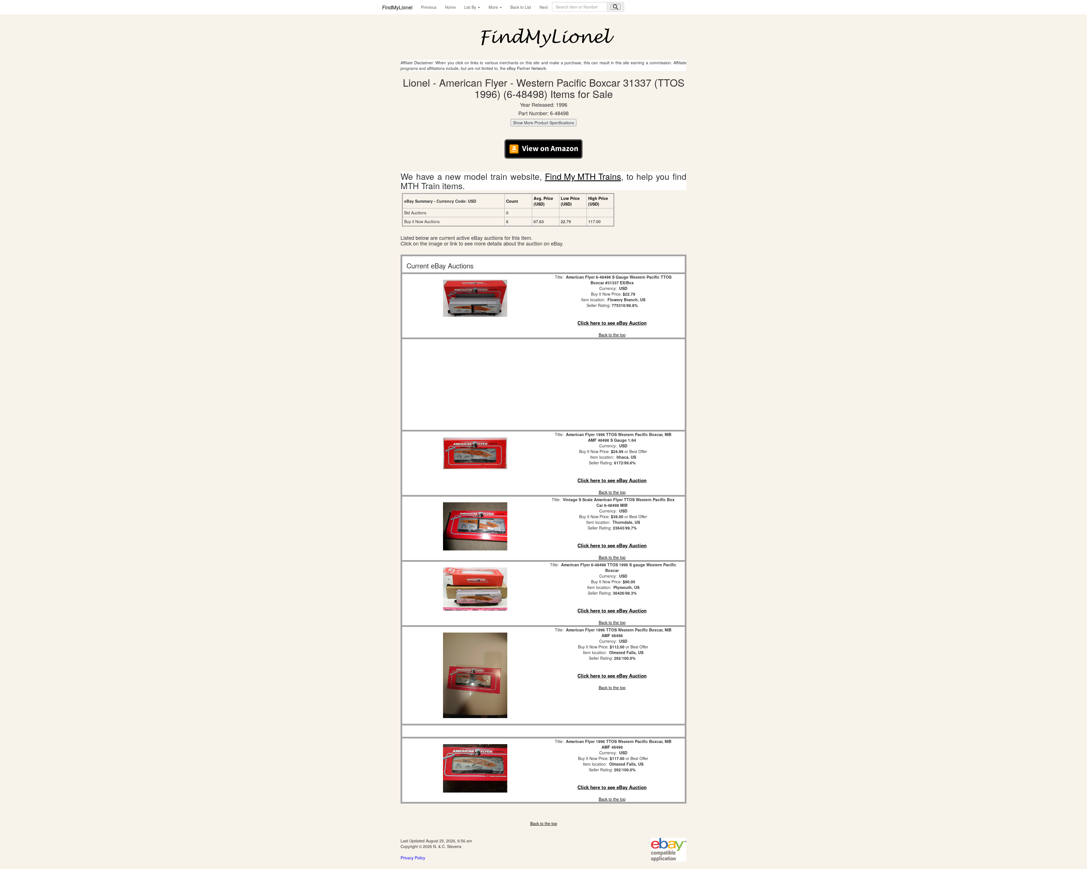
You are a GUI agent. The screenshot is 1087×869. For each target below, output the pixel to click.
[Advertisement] (475, 384)
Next (544, 7)
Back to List (520, 7)
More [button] (494, 7)
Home (450, 7)
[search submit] (615, 7)
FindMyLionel (397, 7)
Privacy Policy (413, 858)
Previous (428, 7)
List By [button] (470, 7)
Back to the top (612, 335)
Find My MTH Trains (583, 176)
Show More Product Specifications (543, 122)
